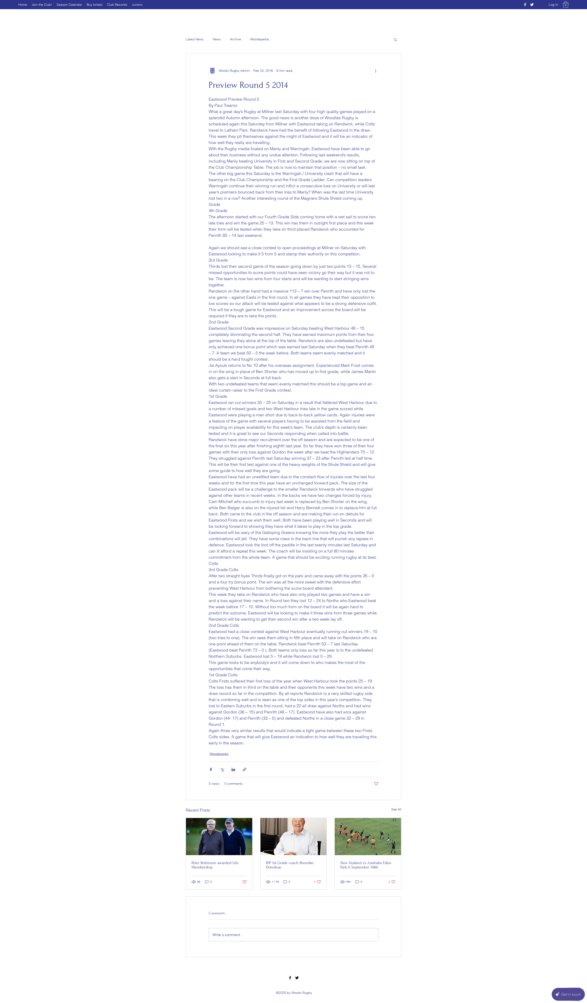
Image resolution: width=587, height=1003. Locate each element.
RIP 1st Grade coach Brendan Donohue (290, 865)
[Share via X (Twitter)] (222, 769)
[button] (565, 4)
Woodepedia (259, 39)
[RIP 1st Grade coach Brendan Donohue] (293, 836)
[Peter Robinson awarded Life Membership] (219, 836)
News (217, 39)
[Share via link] (244, 769)
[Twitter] (532, 4)
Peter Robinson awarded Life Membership (215, 865)
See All (396, 809)
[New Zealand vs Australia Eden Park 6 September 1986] (368, 836)
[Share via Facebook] (211, 769)
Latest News (195, 39)
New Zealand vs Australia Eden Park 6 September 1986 (365, 865)
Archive (235, 39)
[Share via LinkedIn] (233, 769)
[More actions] (375, 71)
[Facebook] (525, 4)
